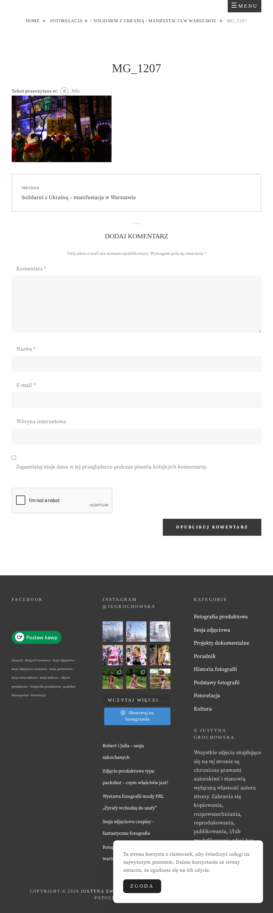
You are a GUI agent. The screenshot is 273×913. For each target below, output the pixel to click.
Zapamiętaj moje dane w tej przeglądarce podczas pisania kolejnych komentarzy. (111, 466)
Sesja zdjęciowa (212, 630)
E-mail (26, 385)
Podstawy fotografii (217, 682)
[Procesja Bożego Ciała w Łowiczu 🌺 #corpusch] (113, 655)
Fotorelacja (66, 20)
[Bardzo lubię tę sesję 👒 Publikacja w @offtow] (160, 679)
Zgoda (142, 886)
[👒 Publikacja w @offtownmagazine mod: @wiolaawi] (113, 679)
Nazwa (26, 349)
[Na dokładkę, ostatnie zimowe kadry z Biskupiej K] (113, 631)
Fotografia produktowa (221, 616)
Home (33, 20)
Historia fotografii (215, 669)
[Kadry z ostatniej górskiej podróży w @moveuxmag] (160, 631)
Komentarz (31, 268)
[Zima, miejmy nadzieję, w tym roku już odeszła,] (136, 631)
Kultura (203, 709)
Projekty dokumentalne (221, 643)
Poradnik (205, 656)
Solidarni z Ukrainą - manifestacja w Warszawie (155, 20)
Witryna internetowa (41, 421)
